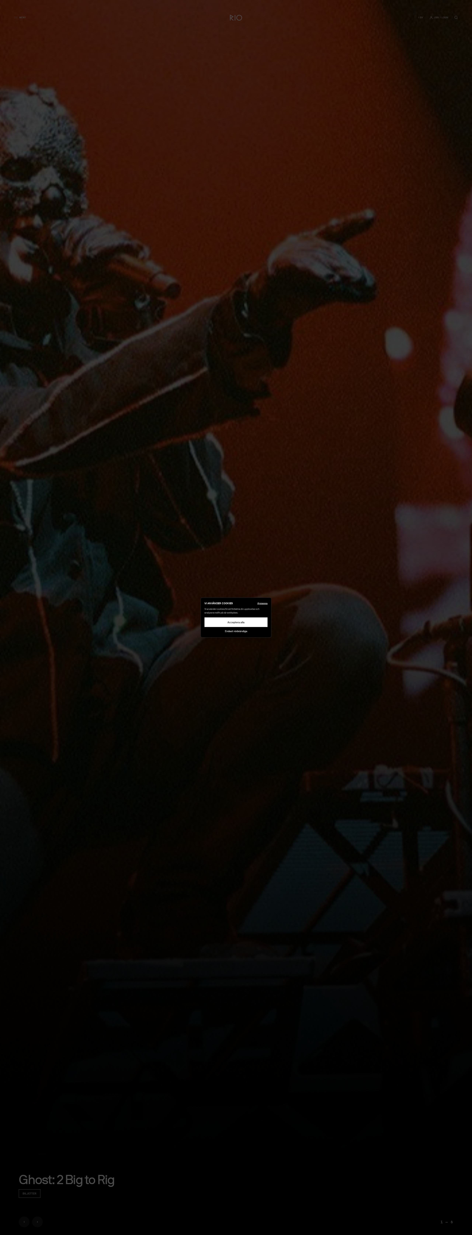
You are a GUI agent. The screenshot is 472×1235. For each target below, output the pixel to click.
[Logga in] (431, 17)
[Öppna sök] (456, 17)
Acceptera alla (236, 622)
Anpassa (262, 603)
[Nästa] (37, 1222)
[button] (21, 17)
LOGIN (445, 17)
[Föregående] (24, 1222)
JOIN (436, 17)
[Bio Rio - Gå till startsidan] (236, 17)
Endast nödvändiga (236, 631)
